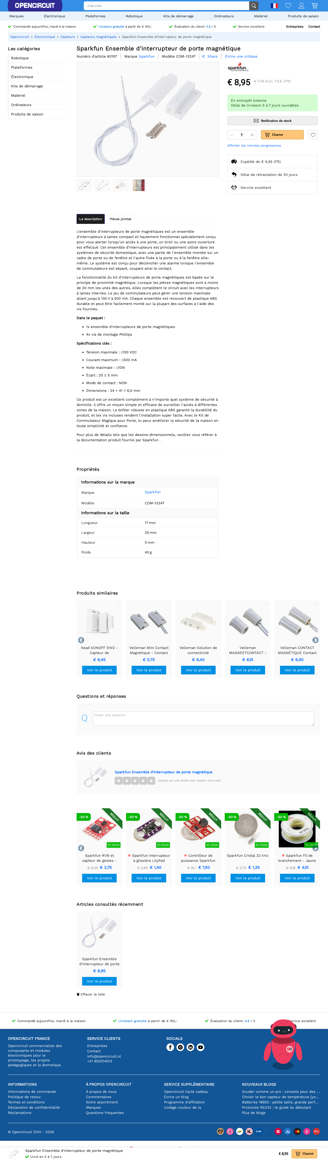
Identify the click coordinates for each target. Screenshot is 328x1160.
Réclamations (19, 1113)
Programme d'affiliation (184, 1102)
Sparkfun (153, 492)
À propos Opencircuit (109, 1084)
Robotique (134, 16)
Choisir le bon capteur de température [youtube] (281, 1097)
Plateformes (95, 16)
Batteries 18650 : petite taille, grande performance (281, 1102)
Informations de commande (32, 1091)
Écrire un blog (176, 1097)
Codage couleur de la (182, 1107)
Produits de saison (303, 16)
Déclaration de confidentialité (34, 1107)
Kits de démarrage (178, 16)
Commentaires (98, 1097)
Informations (22, 1084)
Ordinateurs (224, 16)
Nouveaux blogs (259, 1084)
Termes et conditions (26, 1102)
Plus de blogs (254, 1113)
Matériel (260, 16)
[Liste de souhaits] (284, 6)
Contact (314, 26)
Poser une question (110, 715)
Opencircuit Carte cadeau (186, 1091)
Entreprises (295, 26)
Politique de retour (24, 1097)
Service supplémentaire (189, 1084)
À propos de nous (101, 1091)
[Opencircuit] (35, 6)
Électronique (54, 16)
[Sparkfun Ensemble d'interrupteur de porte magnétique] (84, 185)
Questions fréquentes (105, 1113)
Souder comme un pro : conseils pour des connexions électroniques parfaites (281, 1091)
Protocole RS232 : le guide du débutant (276, 1107)
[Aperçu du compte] (297, 6)
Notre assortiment (102, 1102)
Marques (16, 16)
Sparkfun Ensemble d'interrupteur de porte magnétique (164, 772)
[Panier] (311, 6)
